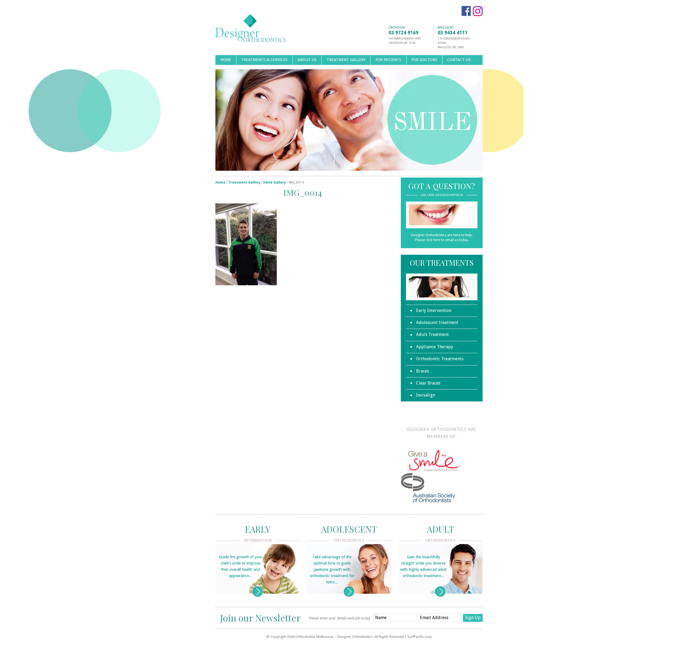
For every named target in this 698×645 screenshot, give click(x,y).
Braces (422, 371)
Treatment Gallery (346, 60)
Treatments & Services (264, 60)
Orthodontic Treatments (440, 358)
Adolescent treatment (437, 322)
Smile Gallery (274, 182)
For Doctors (424, 60)
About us (307, 60)
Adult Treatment (432, 334)
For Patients (388, 60)
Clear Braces (428, 383)
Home (225, 60)
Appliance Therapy (434, 346)
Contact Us (459, 60)
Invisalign (425, 395)
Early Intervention (434, 310)
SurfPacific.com (419, 637)
